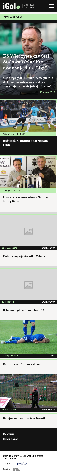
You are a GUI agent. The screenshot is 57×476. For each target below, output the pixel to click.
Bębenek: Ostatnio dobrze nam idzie (25, 143)
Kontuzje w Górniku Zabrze (21, 364)
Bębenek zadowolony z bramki (23, 311)
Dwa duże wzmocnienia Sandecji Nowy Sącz (27, 199)
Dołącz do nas (10, 439)
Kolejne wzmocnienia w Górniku (25, 418)
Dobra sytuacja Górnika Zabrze (24, 257)
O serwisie (8, 434)
